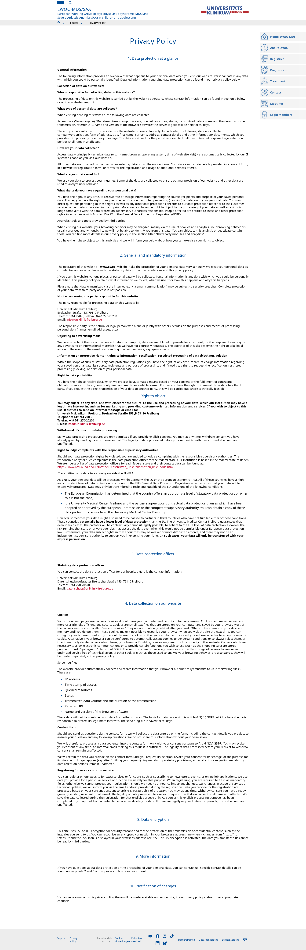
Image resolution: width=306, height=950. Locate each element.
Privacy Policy (74, 939)
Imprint (62, 938)
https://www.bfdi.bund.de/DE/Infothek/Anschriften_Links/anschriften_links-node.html (115, 467)
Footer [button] (74, 23)
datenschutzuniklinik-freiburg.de (89, 588)
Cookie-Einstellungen (122, 939)
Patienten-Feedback (136, 939)
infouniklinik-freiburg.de (84, 319)
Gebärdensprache (209, 939)
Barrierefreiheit (187, 939)
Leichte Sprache (231, 939)
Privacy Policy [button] (97, 23)
